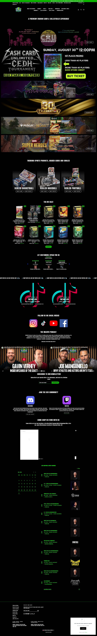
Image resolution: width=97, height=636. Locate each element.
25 (21, 490)
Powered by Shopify (48, 632)
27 (27, 490)
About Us (45, 2)
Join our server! (30, 414)
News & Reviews (33, 2)
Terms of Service (16, 608)
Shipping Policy (15, 610)
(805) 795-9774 (15, 618)
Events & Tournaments (26, 2)
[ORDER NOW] (48, 89)
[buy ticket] (48, 37)
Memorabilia (57, 8)
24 (19, 490)
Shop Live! (49, 2)
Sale (20, 2)
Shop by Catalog (15, 2)
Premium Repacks (60, 10)
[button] (28, 264)
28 (30, 490)
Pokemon (39, 8)
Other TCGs (50, 8)
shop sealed (28, 191)
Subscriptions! (40, 2)
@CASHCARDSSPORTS (58, 304)
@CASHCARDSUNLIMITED (27, 304)
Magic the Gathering (31, 8)
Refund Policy (15, 612)
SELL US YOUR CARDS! (59, 2)
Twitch (53, 2)
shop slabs (44, 191)
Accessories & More (65, 8)
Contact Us (15, 4)
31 (19, 493)
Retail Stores (51, 10)
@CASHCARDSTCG (39, 304)
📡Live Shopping (43, 10)
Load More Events (47, 589)
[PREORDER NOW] (48, 107)
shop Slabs (20, 191)
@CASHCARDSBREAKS (71, 304)
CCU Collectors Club (67, 2)
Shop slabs (68, 191)
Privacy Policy (15, 613)
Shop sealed (53, 191)
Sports (44, 8)
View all (48, 246)
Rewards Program (16, 607)
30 (35, 490)
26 (24, 490)
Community (36, 10)
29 (32, 490)
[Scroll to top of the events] (79, 589)
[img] (48, 256)
